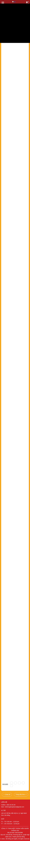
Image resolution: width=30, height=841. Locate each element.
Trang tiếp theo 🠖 (21, 794)
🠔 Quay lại (7, 794)
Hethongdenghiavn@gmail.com (14, 807)
